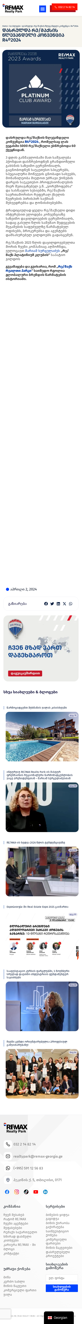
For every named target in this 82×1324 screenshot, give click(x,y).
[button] (42, 8)
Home (5, 26)
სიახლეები (14, 26)
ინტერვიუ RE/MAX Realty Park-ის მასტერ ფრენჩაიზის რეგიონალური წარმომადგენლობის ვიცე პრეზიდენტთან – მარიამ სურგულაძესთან (40, 775)
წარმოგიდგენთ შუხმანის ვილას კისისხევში (37, 707)
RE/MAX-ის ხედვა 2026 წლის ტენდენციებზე (36, 842)
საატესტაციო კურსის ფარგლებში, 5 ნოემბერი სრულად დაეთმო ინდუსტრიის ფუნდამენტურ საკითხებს (38, 974)
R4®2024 (32, 142)
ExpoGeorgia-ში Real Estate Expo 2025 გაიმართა (37, 906)
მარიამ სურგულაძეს (42, 251)
